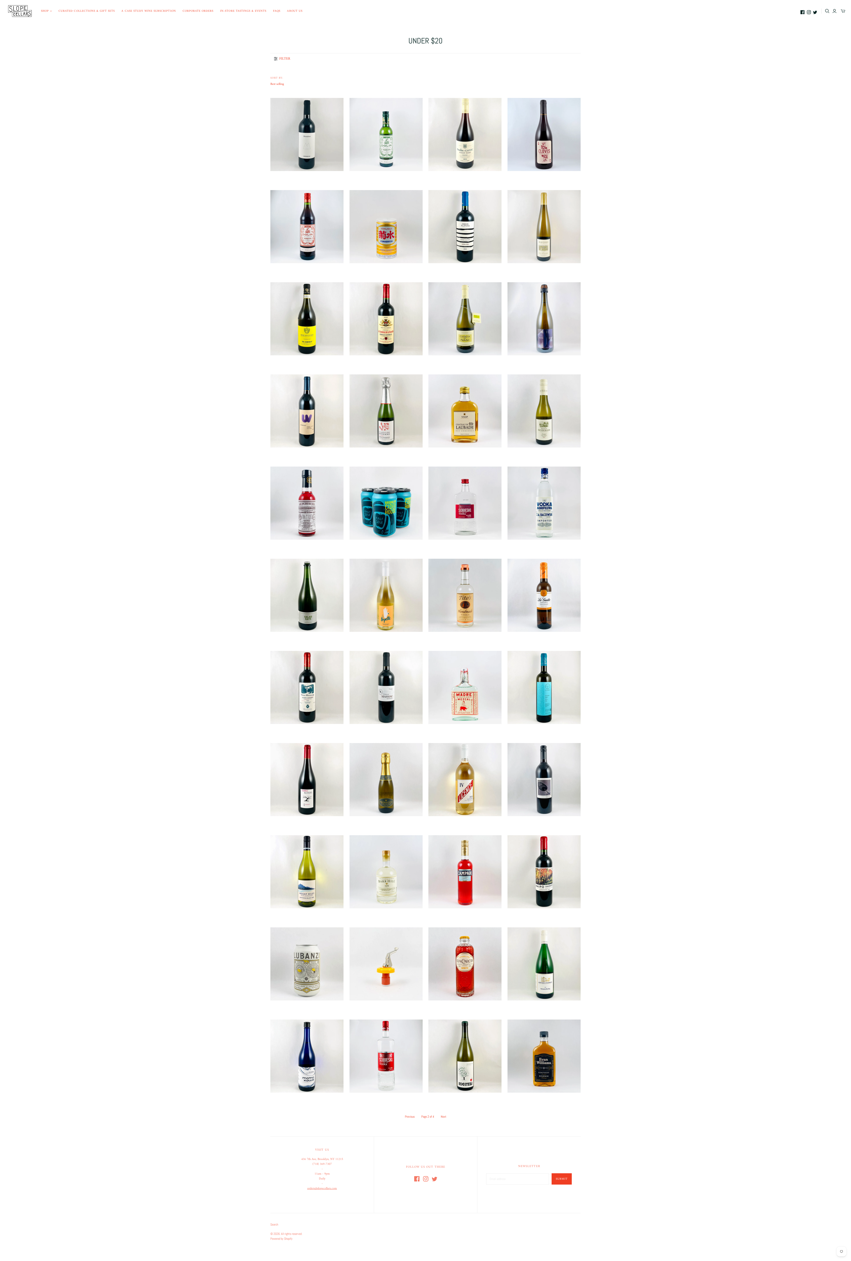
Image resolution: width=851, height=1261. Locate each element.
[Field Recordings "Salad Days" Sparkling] (307, 595)
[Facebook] (802, 12)
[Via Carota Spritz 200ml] (465, 963)
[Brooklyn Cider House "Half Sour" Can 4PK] (386, 503)
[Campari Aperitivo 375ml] (465, 871)
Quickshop (288, 179)
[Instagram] (809, 12)
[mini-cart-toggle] (843, 11)
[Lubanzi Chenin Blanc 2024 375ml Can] (307, 963)
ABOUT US (294, 11)
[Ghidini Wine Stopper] (386, 963)
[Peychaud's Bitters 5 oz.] (307, 503)
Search (274, 1224)
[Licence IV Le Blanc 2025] (465, 779)
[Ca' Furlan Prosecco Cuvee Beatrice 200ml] (386, 779)
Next (443, 1117)
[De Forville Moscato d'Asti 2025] (307, 318)
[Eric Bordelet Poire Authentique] (544, 318)
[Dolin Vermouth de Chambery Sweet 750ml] (307, 226)
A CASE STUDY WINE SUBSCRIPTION (148, 11)
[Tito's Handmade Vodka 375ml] (465, 595)
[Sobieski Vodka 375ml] (465, 503)
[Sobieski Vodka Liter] (386, 1056)
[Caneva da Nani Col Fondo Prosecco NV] (465, 318)
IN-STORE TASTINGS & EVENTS (243, 11)
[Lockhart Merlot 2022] (544, 779)
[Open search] (827, 11)
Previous (410, 1117)
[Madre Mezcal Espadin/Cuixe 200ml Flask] (465, 687)
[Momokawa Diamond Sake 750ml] (307, 1056)
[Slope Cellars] (20, 11)
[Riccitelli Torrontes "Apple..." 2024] (465, 1056)
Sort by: (276, 78)
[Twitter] (815, 12)
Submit (562, 1178)
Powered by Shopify (281, 1239)
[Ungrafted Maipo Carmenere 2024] (544, 871)
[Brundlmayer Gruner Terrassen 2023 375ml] (544, 411)
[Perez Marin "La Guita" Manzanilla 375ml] (544, 595)
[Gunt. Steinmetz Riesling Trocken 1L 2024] (544, 963)
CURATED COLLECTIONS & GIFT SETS (87, 11)
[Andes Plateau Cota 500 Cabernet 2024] (465, 226)
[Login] (834, 11)
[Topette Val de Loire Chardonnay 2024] (386, 595)
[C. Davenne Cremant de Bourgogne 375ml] (386, 411)
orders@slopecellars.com (322, 1188)
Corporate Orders (198, 11)
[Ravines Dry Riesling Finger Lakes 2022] (544, 226)
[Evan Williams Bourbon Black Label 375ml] (544, 1056)
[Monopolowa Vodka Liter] (544, 503)
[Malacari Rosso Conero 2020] (307, 687)
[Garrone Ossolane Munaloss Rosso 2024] (307, 134)
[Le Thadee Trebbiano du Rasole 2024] (544, 687)
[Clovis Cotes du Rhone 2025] (544, 134)
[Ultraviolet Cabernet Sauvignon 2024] (307, 411)
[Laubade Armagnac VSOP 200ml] (465, 411)
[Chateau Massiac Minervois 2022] (386, 687)
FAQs (276, 11)
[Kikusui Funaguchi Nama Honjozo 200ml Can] (386, 226)
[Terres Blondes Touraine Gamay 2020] (307, 779)
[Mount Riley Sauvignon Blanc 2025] (307, 871)
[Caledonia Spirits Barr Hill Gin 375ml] (386, 871)
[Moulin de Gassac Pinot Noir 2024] (465, 134)
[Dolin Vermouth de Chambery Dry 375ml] (386, 134)
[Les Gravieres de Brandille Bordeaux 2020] (386, 318)
